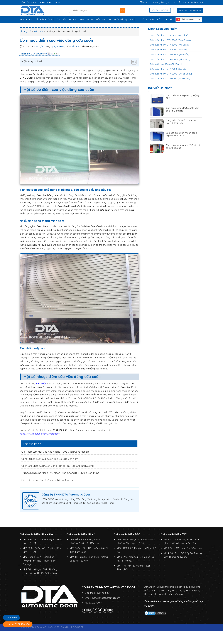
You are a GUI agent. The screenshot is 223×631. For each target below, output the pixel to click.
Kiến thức (38, 31)
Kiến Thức (155, 19)
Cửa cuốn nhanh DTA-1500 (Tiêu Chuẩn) (170, 35)
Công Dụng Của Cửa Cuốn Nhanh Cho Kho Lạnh (48, 480)
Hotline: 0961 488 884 (18, 624)
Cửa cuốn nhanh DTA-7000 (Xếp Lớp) (168, 69)
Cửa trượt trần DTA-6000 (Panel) (166, 64)
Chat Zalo (11, 617)
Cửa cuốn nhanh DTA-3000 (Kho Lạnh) (169, 44)
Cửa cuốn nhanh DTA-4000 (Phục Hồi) (169, 49)
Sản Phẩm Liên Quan (120, 19)
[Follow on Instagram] (89, 610)
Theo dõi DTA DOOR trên (34, 53)
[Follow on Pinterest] (105, 610)
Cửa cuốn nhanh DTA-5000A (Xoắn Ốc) (169, 54)
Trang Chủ (26, 19)
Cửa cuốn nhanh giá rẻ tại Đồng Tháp (182, 97)
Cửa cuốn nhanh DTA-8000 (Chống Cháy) (171, 73)
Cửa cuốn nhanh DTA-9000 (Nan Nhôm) (170, 78)
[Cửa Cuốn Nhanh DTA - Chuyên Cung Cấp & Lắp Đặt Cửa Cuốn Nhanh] (42, 10)
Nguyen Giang (58, 46)
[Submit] (122, 10)
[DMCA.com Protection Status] (155, 612)
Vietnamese (187, 19)
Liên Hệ (168, 19)
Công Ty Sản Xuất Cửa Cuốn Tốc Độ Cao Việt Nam (49, 458)
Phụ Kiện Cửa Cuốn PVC (93, 19)
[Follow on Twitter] (100, 610)
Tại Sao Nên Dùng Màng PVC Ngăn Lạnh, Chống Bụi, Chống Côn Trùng (60, 472)
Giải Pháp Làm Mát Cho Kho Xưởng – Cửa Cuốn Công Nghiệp (55, 451)
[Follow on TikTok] (95, 610)
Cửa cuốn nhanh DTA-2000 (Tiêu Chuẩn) (170, 40)
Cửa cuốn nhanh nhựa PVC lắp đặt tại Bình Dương (183, 146)
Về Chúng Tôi (42, 19)
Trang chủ (26, 31)
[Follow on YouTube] (110, 610)
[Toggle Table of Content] (132, 62)
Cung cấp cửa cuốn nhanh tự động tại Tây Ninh (181, 122)
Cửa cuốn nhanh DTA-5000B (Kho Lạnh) (170, 59)
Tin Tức (141, 19)
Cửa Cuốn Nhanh (65, 19)
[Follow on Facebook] (84, 610)
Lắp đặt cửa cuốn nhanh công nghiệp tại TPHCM (181, 134)
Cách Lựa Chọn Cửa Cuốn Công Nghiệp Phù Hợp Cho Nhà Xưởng (57, 465)
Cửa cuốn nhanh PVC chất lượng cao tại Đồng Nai (182, 109)
